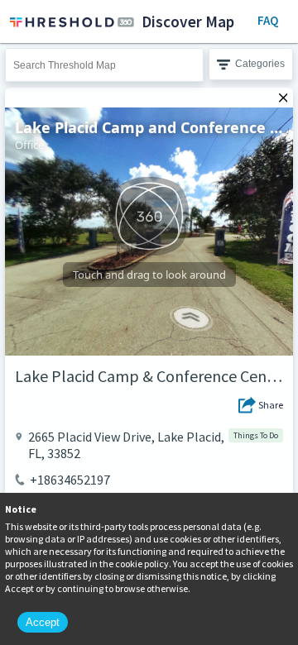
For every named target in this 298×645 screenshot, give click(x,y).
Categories (260, 63)
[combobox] (104, 65)
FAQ (267, 20)
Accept (43, 622)
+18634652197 (70, 479)
